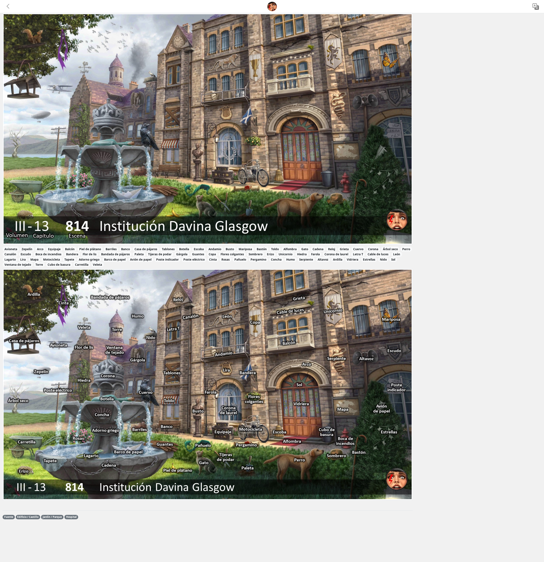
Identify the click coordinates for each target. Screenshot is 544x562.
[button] (8, 7)
